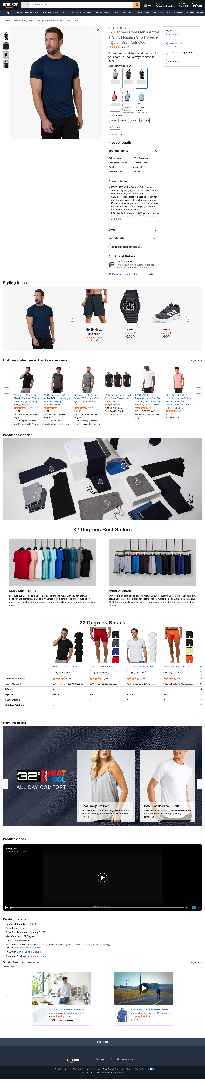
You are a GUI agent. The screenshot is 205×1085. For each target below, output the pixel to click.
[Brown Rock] (96, 329)
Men (31, 21)
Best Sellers (68, 12)
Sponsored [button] (7, 967)
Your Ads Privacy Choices (137, 1069)
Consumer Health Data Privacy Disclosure (105, 1069)
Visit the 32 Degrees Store (121, 28)
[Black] (92, 329)
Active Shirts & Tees (61, 21)
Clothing (39, 21)
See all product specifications (125, 247)
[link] (27, 399)
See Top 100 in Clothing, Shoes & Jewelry (88, 944)
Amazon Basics (50, 12)
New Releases (84, 12)
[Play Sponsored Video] (144, 988)
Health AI (17, 12)
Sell (169, 12)
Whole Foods (142, 12)
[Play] (5, 907)
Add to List (173, 61)
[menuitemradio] (194, 907)
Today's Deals (102, 12)
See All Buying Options (182, 52)
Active (47, 21)
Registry (189, 12)
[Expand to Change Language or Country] (111, 1059)
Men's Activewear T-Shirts (28, 947)
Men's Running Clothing (29, 952)
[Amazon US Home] (73, 1060)
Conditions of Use (62, 1069)
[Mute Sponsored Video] (87, 1001)
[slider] (97, 907)
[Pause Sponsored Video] (87, 995)
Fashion (178, 12)
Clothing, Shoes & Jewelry (15, 21)
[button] (6, 13)
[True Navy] (87, 329)
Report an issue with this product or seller (133, 274)
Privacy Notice (79, 1069)
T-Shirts (75, 21)
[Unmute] (199, 908)
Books (115, 12)
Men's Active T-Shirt (16, 851)
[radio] (6, 36)
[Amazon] (11, 5)
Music (200, 12)
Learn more (145, 267)
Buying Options (62, 672)
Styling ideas (15, 282)
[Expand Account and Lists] (174, 6)
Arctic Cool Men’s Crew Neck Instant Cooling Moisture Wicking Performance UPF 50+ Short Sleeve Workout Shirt (150, 1011)
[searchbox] (81, 5)
